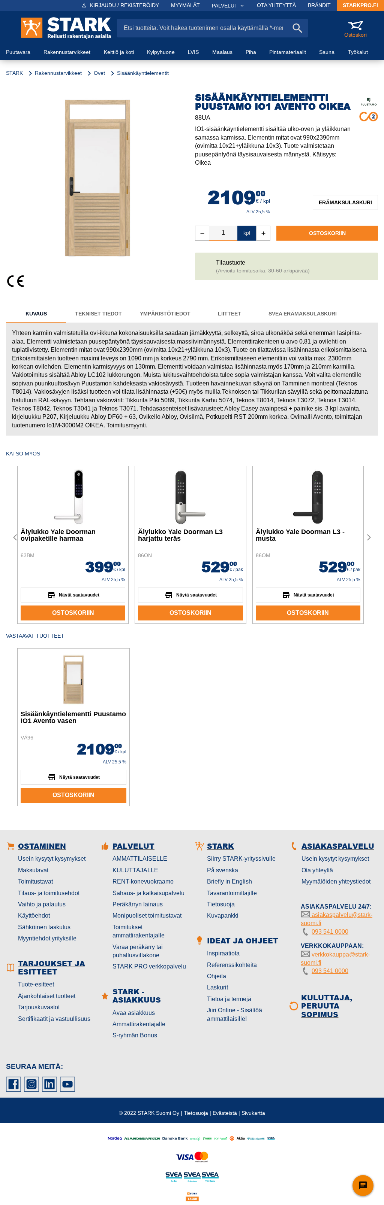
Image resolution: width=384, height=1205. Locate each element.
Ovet (99, 73)
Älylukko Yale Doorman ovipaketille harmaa (58, 535)
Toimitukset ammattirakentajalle (138, 931)
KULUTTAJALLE (135, 870)
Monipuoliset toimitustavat (147, 915)
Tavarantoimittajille (232, 893)
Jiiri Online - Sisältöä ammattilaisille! (234, 1014)
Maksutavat (33, 870)
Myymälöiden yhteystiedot (336, 881)
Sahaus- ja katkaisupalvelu (148, 893)
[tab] (36, 314)
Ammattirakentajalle (138, 1024)
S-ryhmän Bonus (134, 1035)
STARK (14, 73)
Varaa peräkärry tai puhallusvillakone (137, 951)
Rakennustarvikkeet (58, 73)
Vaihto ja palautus (42, 904)
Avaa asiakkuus (133, 1013)
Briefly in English (229, 881)
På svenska (222, 870)
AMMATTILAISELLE (139, 858)
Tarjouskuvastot (39, 1007)
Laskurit (217, 987)
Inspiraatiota (223, 953)
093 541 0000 (330, 931)
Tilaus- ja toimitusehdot (49, 893)
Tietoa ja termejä (229, 999)
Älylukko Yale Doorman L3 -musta (300, 535)
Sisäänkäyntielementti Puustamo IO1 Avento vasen (73, 717)
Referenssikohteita (232, 965)
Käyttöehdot (34, 915)
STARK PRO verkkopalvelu (149, 966)
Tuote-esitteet (36, 984)
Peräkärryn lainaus (137, 904)
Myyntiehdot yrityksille (47, 938)
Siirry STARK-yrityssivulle (241, 858)
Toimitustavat (35, 881)
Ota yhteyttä (317, 870)
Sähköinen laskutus (44, 927)
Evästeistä (225, 1113)
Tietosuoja (221, 904)
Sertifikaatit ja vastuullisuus (54, 1019)
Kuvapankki (222, 915)
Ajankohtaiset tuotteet (46, 996)
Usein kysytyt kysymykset (52, 858)
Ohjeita (216, 976)
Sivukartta (253, 1113)
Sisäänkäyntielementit (143, 73)
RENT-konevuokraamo (143, 881)
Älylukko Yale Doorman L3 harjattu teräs (180, 535)
